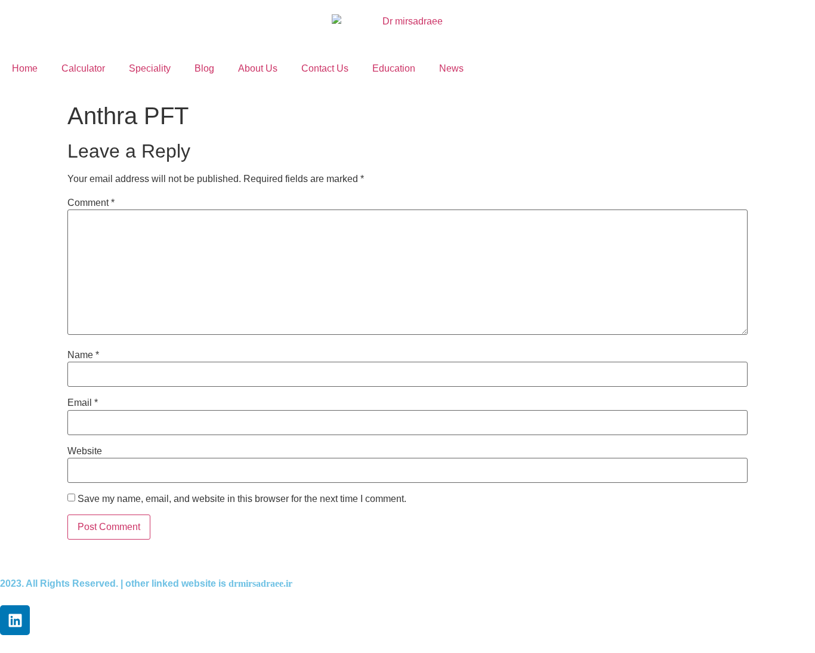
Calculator (83, 68)
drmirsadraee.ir (260, 583)
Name (83, 355)
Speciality (150, 68)
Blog (204, 68)
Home (25, 68)
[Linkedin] (15, 620)
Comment (91, 203)
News (451, 68)
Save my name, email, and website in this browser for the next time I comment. (242, 499)
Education (393, 68)
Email (82, 403)
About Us (257, 68)
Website (84, 451)
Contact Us (324, 68)
